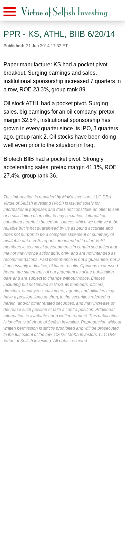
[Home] (64, 12)
